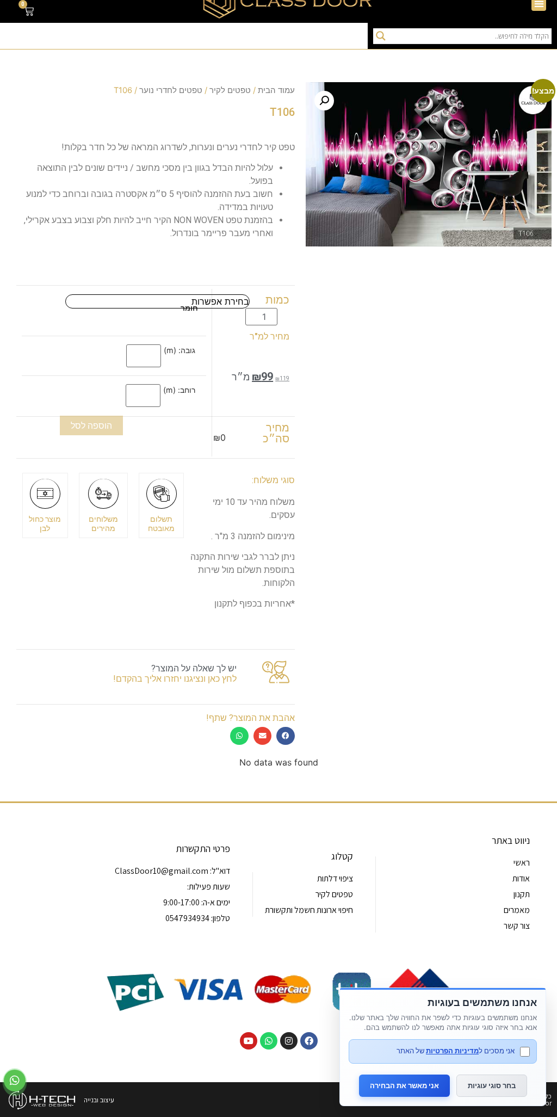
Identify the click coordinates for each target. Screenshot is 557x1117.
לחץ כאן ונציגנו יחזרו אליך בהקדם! (175, 679)
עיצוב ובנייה (99, 1099)
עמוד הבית (276, 90)
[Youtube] (248, 1041)
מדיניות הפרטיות (452, 1050)
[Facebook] (309, 1041)
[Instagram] (289, 1041)
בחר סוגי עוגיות (492, 1085)
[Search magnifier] (380, 36)
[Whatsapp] (268, 1041)
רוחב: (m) (179, 390)
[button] (324, 100)
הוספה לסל (91, 425)
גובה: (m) (179, 350)
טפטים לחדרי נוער (170, 90)
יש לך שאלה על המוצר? (194, 668)
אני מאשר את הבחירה (404, 1085)
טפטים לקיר (230, 90)
